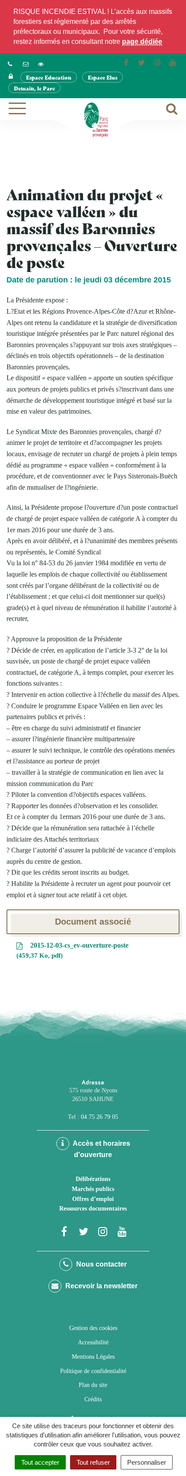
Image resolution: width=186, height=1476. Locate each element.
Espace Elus (102, 77)
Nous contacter (100, 1264)
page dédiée (142, 41)
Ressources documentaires (93, 1208)
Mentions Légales (93, 1356)
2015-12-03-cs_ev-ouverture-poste (73, 950)
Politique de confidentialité (93, 1371)
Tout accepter (40, 1462)
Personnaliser (146, 1462)
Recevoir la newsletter (101, 1286)
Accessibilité (93, 1342)
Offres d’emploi (93, 1199)
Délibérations (93, 1179)
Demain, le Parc (34, 88)
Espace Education (48, 77)
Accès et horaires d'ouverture (100, 1149)
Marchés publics (93, 1189)
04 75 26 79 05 (99, 1117)
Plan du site (93, 1385)
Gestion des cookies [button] (93, 1328)
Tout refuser (93, 1462)
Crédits (93, 1399)
